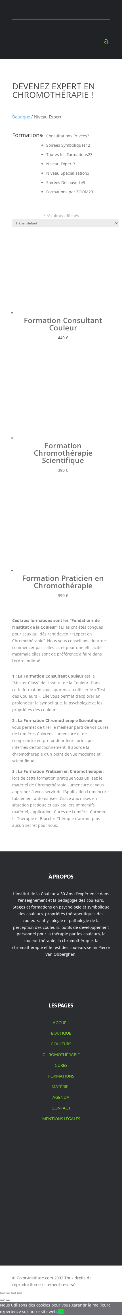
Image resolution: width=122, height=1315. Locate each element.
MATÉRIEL (61, 1086)
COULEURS (61, 1043)
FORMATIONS (61, 1076)
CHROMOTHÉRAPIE (61, 1054)
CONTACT (61, 1108)
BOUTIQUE (61, 1033)
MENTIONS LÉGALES (61, 1118)
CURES (61, 1065)
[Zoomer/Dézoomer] (2, 1293)
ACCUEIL (61, 1022)
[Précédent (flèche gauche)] (2, 1300)
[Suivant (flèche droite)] (8, 1300)
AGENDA (61, 1097)
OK (61, 1311)
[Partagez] (13, 1293)
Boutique (21, 117)
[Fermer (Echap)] (19, 1293)
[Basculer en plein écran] (8, 1293)
